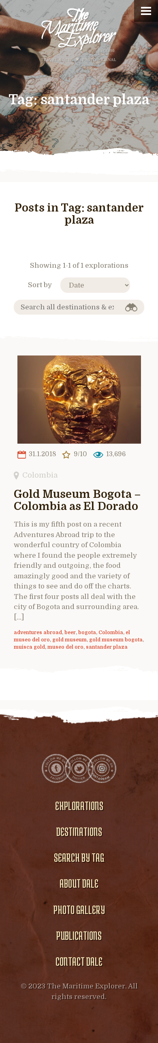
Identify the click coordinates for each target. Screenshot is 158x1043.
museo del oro (65, 647)
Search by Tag (79, 857)
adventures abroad (38, 632)
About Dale (79, 883)
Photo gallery (79, 909)
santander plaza (107, 647)
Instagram (101, 768)
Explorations (79, 805)
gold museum (69, 640)
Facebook (56, 768)
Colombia (40, 475)
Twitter (79, 768)
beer (70, 632)
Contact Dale (79, 961)
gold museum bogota (116, 640)
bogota (87, 632)
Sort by (40, 285)
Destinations (79, 831)
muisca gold (29, 647)
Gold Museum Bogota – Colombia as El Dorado (77, 500)
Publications (79, 935)
